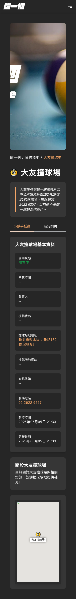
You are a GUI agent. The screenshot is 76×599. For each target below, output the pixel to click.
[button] (38, 537)
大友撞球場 (38, 539)
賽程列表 (50, 227)
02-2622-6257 (30, 402)
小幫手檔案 (22, 226)
